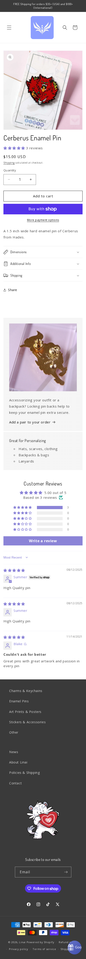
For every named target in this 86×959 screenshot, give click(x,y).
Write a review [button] (43, 540)
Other (13, 732)
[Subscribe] (66, 872)
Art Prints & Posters (25, 711)
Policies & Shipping (24, 772)
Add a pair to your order (29, 422)
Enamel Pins (19, 701)
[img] (14, 570)
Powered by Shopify (40, 942)
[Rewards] (74, 947)
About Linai (18, 762)
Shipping (9, 162)
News (13, 752)
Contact (15, 783)
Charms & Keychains (25, 691)
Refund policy (68, 942)
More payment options (43, 220)
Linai (22, 942)
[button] (9, 28)
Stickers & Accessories (27, 722)
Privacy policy (18, 949)
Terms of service (44, 949)
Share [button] (12, 290)
